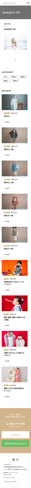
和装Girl (14, 77)
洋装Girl (15, 81)
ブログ (5, 77)
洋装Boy (6, 81)
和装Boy (23, 77)
